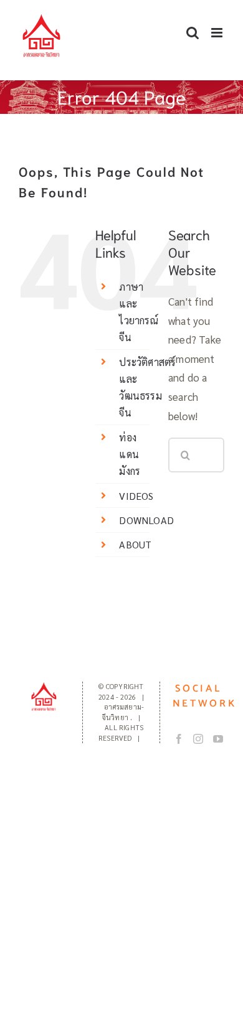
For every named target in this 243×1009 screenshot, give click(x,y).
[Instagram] (198, 739)
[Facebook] (179, 739)
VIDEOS (136, 495)
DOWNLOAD (146, 520)
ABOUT (135, 544)
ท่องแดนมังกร (129, 454)
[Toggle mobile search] (192, 32)
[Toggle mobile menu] (217, 32)
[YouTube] (218, 739)
